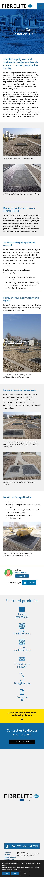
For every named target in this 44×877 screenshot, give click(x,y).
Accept (6, 873)
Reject (15, 873)
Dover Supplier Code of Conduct (25, 855)
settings (16, 869)
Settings (24, 873)
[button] (40, 6)
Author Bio (22, 576)
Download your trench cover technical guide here (22, 714)
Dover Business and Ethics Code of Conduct (28, 854)
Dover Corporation (22, 852)
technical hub (9, 860)
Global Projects (10, 857)
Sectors (7, 854)
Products (7, 852)
